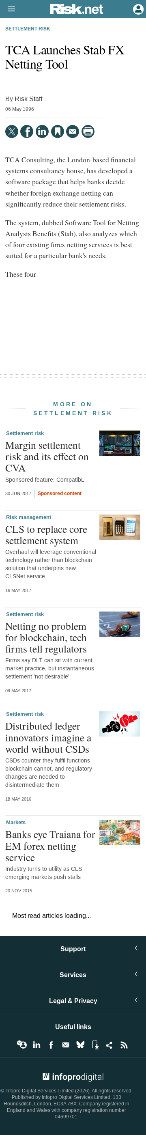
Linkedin (36, 1045)
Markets (16, 822)
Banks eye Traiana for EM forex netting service (50, 845)
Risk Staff (28, 99)
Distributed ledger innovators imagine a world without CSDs (48, 737)
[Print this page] (88, 131)
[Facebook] (26, 131)
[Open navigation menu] (7, 9)
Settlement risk (27, 29)
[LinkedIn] (42, 131)
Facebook (51, 1045)
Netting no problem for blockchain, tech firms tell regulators (46, 637)
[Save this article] (57, 131)
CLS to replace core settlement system (46, 534)
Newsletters (66, 1045)
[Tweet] (11, 131)
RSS (124, 1045)
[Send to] (72, 131)
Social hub (109, 1045)
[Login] (137, 8)
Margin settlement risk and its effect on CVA (47, 456)
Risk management (28, 517)
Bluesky (80, 1045)
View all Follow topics (22, 1045)
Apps (95, 1045)
